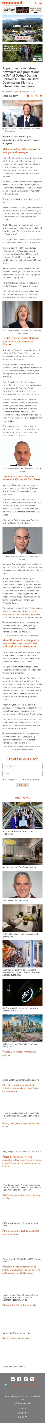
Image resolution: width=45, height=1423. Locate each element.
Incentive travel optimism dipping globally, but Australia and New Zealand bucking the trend (21, 1115)
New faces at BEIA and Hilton (15, 901)
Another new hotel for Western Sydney (19, 867)
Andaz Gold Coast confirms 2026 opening (20, 1080)
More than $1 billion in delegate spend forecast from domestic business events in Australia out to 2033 (21, 972)
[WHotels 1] (22, 12)
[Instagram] (32, 1379)
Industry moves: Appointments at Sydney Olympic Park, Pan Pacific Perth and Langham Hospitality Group (20, 1297)
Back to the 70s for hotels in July (16, 1333)
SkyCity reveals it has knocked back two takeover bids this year (20, 1009)
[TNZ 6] (22, 61)
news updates (11, 779)
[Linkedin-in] (13, 1379)
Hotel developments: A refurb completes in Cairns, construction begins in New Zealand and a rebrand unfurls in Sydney (21, 1187)
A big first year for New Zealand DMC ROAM (21, 1151)
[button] (36, 3)
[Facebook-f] (19, 1379)
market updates (32, 779)
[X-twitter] (26, 1379)
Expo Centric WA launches (14, 1366)
